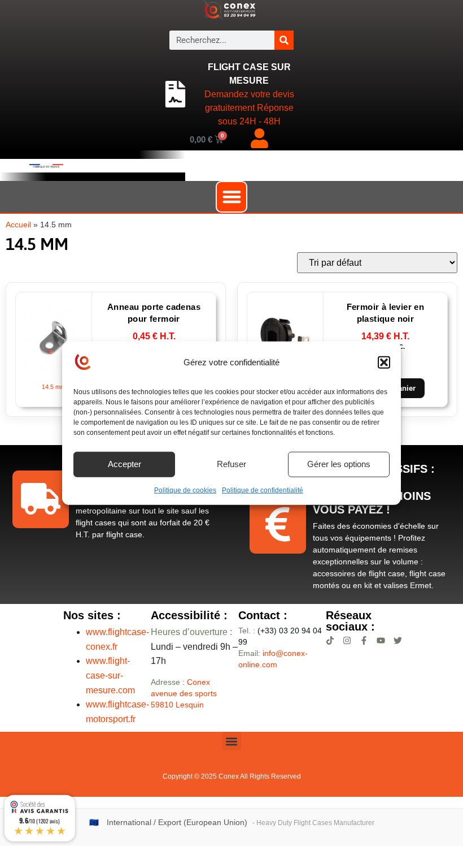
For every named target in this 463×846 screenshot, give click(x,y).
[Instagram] (347, 640)
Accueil (18, 225)
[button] (384, 362)
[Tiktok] (330, 640)
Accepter (124, 464)
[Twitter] (398, 640)
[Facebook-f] (364, 640)
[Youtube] (381, 640)
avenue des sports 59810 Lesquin (184, 693)
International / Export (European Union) (177, 822)
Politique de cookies (185, 490)
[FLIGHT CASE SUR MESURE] (175, 94)
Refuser (231, 464)
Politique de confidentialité (262, 490)
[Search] (284, 40)
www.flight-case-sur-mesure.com (110, 675)
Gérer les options (338, 464)
